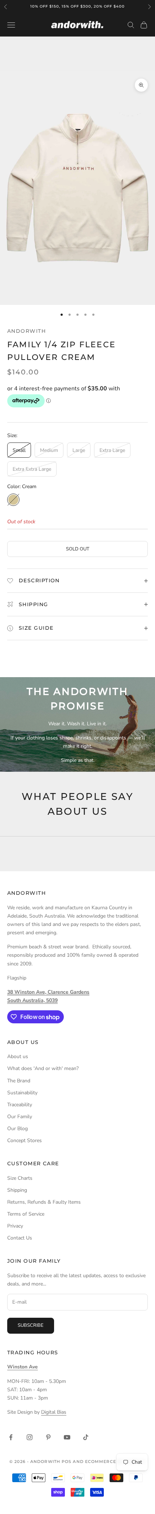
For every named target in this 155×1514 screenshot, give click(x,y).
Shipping (17, 1190)
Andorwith (26, 331)
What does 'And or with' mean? (43, 1068)
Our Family (19, 1116)
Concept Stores (24, 1140)
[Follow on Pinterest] (48, 1437)
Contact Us (19, 1237)
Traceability (19, 1104)
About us (17, 1056)
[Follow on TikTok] (85, 1437)
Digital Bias (53, 1412)
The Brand (18, 1080)
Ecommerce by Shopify (115, 1461)
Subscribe (31, 1325)
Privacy (15, 1225)
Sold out (77, 549)
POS (66, 1461)
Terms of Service (25, 1214)
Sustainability (22, 1092)
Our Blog (17, 1128)
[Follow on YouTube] (67, 1437)
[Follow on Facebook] (10, 1437)
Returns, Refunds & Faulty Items (44, 1202)
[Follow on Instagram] (29, 1437)
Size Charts (19, 1178)
